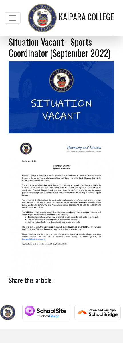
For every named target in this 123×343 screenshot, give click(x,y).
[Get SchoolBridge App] (97, 312)
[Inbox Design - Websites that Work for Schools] (46, 312)
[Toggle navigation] (13, 18)
